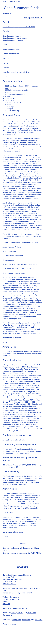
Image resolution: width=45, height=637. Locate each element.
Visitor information (11, 597)
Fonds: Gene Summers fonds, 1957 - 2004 (19, 27)
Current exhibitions (11, 599)
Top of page (22, 567)
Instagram (16, 620)
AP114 (5, 342)
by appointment (25, 593)
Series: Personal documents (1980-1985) (22, 553)
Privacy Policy (17, 613)
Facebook (26, 620)
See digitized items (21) (33, 18)
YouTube (38, 620)
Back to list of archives (11, 1)
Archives (6, 604)
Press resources (9, 624)
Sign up (6, 608)
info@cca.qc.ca (9, 584)
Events (5, 602)
